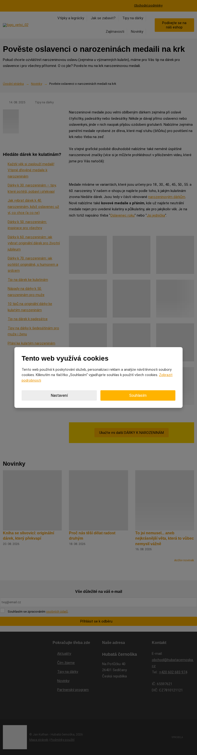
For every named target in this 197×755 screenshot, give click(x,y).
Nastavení (59, 395)
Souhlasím (138, 395)
